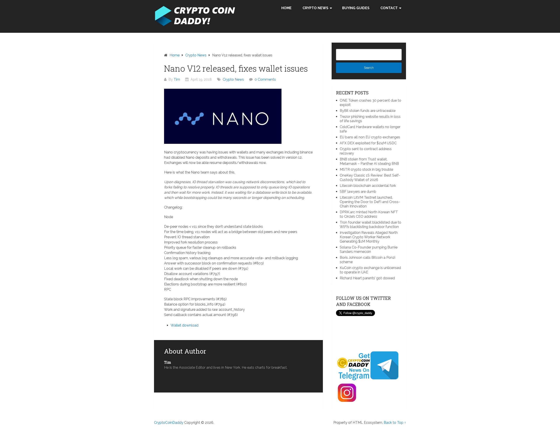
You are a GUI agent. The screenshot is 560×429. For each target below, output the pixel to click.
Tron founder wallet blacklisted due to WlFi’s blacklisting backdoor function (370, 224)
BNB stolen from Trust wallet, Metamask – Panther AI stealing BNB (369, 161)
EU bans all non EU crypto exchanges (370, 137)
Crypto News (315, 8)
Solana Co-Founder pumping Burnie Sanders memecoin (368, 249)
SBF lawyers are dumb (358, 191)
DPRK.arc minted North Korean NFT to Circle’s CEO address (369, 214)
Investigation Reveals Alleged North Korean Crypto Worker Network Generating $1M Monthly (369, 237)
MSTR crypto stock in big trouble (366, 169)
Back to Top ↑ (395, 422)
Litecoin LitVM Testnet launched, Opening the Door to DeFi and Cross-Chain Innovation (370, 201)
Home (286, 8)
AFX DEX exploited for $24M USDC (368, 143)
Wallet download (184, 325)
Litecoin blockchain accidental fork (368, 186)
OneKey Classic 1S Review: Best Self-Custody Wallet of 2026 (370, 177)
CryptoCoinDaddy (168, 422)
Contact (389, 8)
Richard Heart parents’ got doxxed (367, 278)
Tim (177, 79)
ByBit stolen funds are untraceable (368, 111)
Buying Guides (355, 8)
